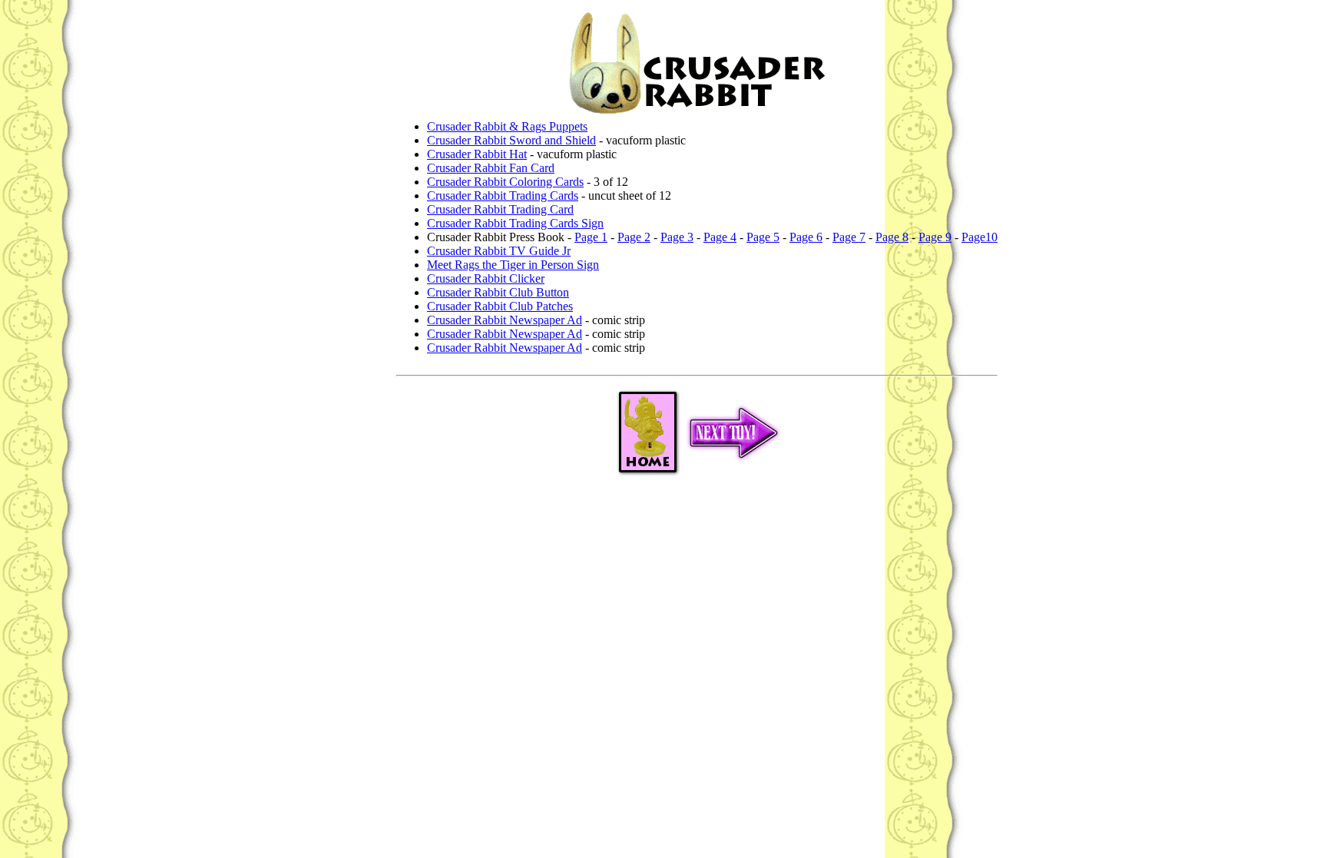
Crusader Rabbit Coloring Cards (505, 181)
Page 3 (676, 236)
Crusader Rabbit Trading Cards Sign (515, 223)
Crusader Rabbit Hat (477, 154)
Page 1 (590, 236)
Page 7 (848, 236)
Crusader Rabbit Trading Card (500, 209)
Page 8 (891, 236)
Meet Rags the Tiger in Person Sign (513, 264)
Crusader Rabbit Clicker (485, 278)
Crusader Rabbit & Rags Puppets (507, 126)
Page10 (979, 236)
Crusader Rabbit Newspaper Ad (504, 319)
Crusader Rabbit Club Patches (500, 306)
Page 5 (762, 236)
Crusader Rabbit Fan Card (490, 167)
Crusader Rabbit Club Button (498, 292)
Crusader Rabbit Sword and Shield (511, 140)
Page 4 (719, 236)
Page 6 (805, 236)
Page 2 (633, 236)
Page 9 (934, 236)
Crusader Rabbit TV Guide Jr (499, 250)
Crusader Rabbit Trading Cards (502, 195)
